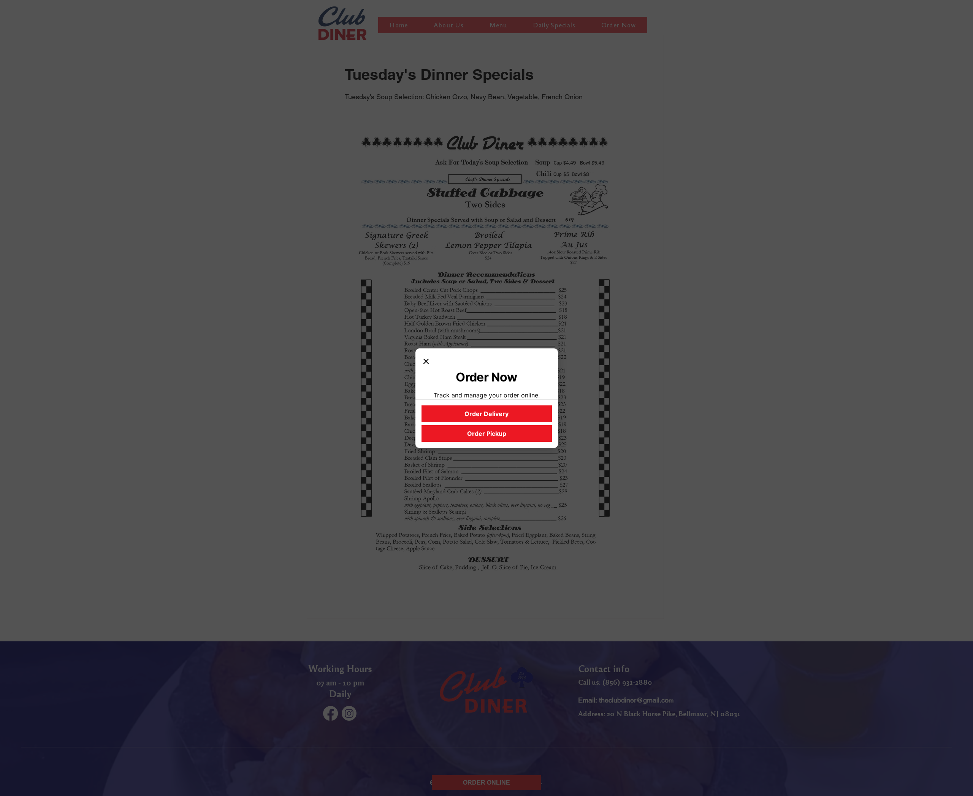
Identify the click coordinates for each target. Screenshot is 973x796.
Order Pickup (486, 433)
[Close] (426, 362)
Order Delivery (486, 414)
